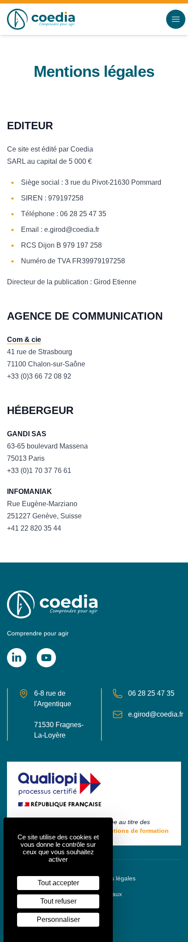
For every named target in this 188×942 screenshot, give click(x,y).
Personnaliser (58, 919)
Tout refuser (58, 901)
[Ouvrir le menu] (175, 19)
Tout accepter (58, 883)
